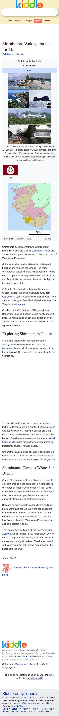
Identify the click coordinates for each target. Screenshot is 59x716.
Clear (48, 12)
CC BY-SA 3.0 (33, 697)
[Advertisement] (29, 32)
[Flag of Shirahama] (10, 169)
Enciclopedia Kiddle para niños (16, 711)
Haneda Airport (18, 304)
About (25, 708)
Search (54, 12)
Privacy (35, 708)
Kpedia (38, 20)
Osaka (5, 296)
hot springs (44, 423)
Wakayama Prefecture (43, 250)
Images (18, 20)
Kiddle (5, 708)
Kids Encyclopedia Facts (13, 53)
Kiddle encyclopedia (29, 650)
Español (47, 20)
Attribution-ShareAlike (25, 656)
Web (10, 20)
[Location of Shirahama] (29, 209)
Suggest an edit (34, 677)
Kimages (28, 20)
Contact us (47, 708)
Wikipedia (27, 703)
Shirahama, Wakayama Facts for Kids (21, 664)
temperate (7, 348)
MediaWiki (18, 705)
